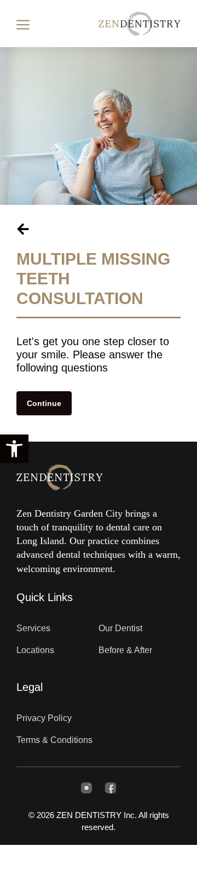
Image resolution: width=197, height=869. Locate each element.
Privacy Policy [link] (44, 718)
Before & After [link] (125, 650)
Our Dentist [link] (120, 628)
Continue (44, 403)
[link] (14, 448)
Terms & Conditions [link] (54, 740)
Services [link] (33, 628)
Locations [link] (35, 650)
